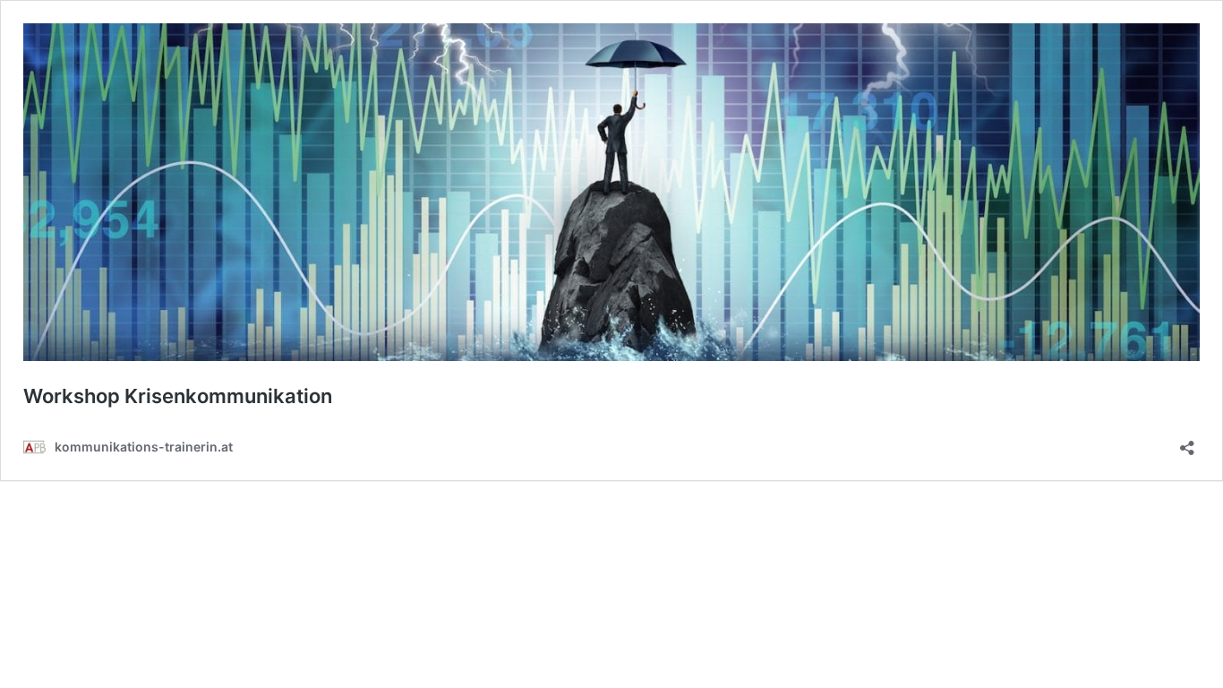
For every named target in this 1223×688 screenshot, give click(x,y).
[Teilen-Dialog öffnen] (1187, 442)
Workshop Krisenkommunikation (177, 396)
